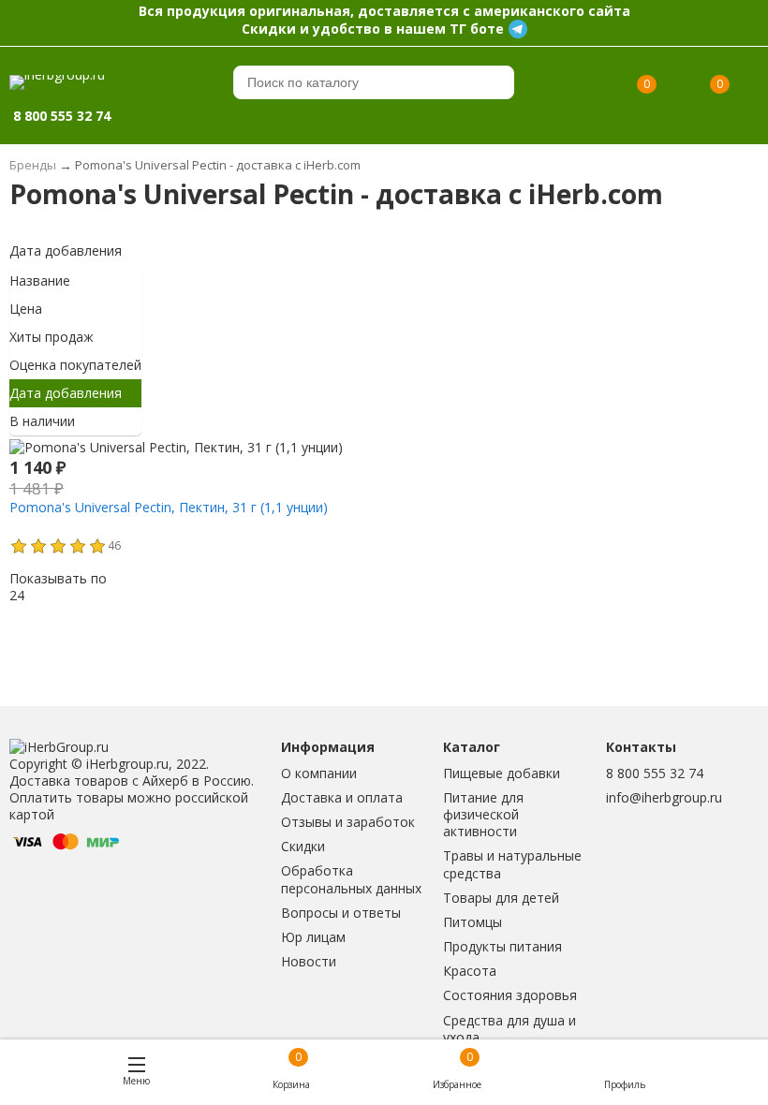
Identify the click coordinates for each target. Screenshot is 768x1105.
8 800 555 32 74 (654, 773)
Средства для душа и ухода (509, 1028)
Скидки (303, 846)
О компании (319, 773)
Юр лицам (313, 937)
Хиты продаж (51, 337)
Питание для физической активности (483, 814)
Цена (25, 308)
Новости (308, 961)
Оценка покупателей (75, 365)
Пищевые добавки (501, 773)
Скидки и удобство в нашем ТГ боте (373, 28)
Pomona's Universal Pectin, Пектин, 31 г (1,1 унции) (168, 507)
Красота (469, 971)
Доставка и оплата (342, 797)
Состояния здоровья (510, 995)
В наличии (42, 421)
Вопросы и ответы (341, 912)
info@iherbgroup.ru (664, 797)
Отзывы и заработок (348, 822)
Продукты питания (502, 946)
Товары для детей (501, 897)
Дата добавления (65, 250)
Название (39, 280)
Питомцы (472, 922)
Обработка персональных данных (351, 879)
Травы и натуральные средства (512, 864)
